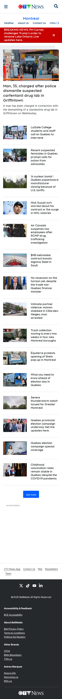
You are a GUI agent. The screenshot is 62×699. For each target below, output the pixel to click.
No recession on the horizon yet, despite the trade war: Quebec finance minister (44, 284)
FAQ (40, 569)
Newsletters (51, 569)
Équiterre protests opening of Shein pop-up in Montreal (43, 356)
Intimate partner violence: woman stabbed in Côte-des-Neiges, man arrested (45, 311)
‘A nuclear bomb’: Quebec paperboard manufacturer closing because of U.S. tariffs (44, 183)
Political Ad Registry (14, 636)
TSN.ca (8, 659)
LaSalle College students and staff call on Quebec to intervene (43, 132)
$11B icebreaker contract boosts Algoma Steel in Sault (41, 260)
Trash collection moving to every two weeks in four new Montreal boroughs (44, 335)
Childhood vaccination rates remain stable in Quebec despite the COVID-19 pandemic (44, 471)
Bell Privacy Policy (14, 628)
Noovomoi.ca (11, 677)
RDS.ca (8, 681)
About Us (23, 23)
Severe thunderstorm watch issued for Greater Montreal (44, 402)
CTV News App (12, 569)
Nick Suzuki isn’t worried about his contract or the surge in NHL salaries (45, 208)
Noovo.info (10, 673)
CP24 (7, 651)
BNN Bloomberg (12, 655)
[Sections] (6, 6)
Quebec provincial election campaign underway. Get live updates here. (43, 425)
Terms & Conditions (14, 632)
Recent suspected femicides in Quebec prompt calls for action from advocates (44, 157)
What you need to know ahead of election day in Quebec (42, 380)
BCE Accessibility (13, 614)
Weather (9, 23)
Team (8, 573)
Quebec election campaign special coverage (42, 446)
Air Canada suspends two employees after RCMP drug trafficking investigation (41, 234)
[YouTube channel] (34, 585)
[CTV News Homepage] (31, 7)
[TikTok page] (28, 585)
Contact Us (39, 23)
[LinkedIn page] (41, 585)
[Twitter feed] (21, 585)
